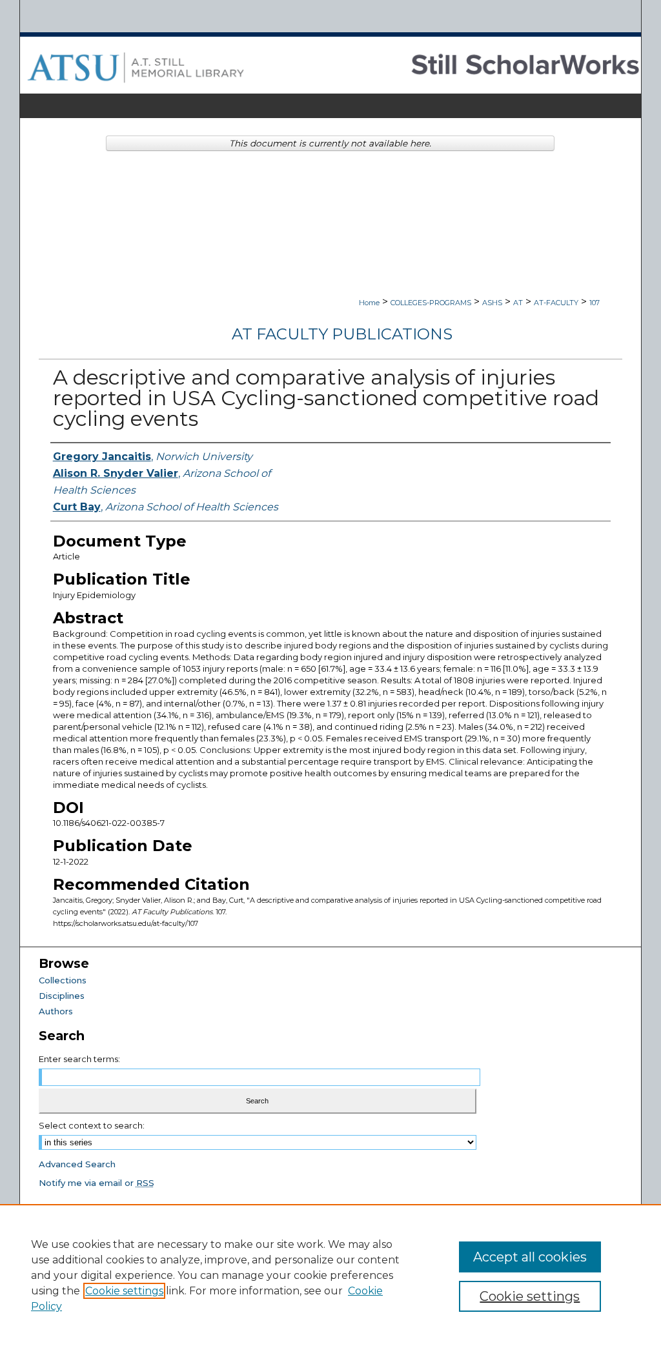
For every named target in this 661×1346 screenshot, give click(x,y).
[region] (330, 1275)
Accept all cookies (530, 1257)
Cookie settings (124, 1291)
